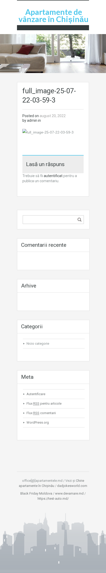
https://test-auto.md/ (53, 498)
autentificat (53, 176)
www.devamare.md (69, 493)
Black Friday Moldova (36, 493)
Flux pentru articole (43, 403)
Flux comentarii (41, 413)
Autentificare (35, 394)
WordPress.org (37, 422)
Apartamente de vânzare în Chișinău (54, 15)
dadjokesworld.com (72, 486)
